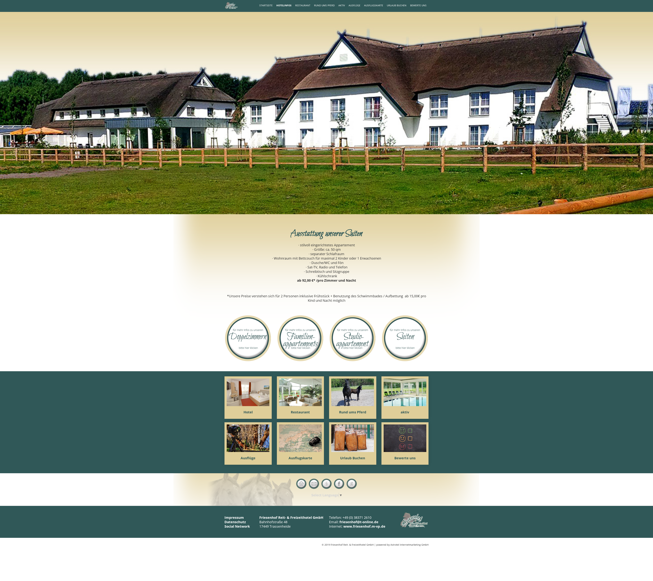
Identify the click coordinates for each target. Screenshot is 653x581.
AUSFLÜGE (354, 5)
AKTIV (341, 5)
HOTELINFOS (283, 5)
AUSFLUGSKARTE (373, 5)
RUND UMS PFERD (324, 5)
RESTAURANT (302, 5)
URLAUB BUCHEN (396, 5)
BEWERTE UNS (418, 5)
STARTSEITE (266, 5)
